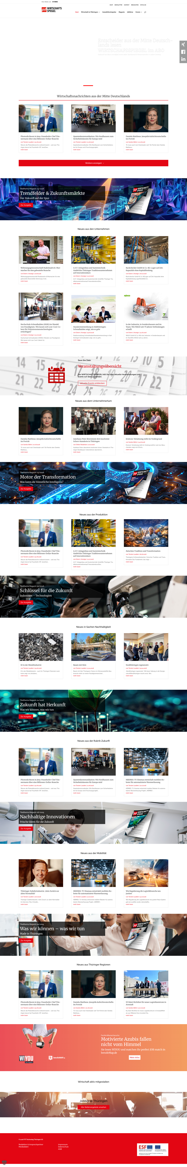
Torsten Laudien (28, 142)
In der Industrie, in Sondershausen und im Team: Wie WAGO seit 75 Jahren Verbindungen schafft (145, 326)
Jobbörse (130, 12)
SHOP (111, 5)
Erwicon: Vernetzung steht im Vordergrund (144, 439)
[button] (4, 1162)
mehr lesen (24, 149)
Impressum (63, 1144)
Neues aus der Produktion (93, 514)
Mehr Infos (134, 1057)
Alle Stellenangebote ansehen (93, 1107)
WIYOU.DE (143, 5)
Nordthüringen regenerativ (137, 665)
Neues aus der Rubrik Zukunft (93, 740)
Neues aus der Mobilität (93, 853)
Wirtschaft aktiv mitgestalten (93, 1081)
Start (77, 12)
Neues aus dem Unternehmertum (93, 400)
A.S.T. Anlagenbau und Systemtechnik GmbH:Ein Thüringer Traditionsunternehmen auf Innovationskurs (92, 270)
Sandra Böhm (133, 142)
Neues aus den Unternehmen (93, 229)
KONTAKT (126, 5)
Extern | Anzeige (28, 273)
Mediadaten (24, 1147)
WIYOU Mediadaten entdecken (114, 60)
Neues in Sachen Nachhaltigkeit (93, 626)
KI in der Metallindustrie (31, 665)
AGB (60, 1149)
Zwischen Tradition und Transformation (143, 551)
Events (138, 12)
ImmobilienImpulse (109, 12)
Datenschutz (63, 1147)
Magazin (122, 12)
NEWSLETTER (118, 5)
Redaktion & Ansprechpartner (31, 1144)
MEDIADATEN (134, 5)
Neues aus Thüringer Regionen (93, 964)
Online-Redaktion (81, 444)
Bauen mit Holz (79, 665)
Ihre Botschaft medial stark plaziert (135, 40)
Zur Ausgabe (26, 205)
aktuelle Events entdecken (92, 383)
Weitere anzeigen (93, 163)
